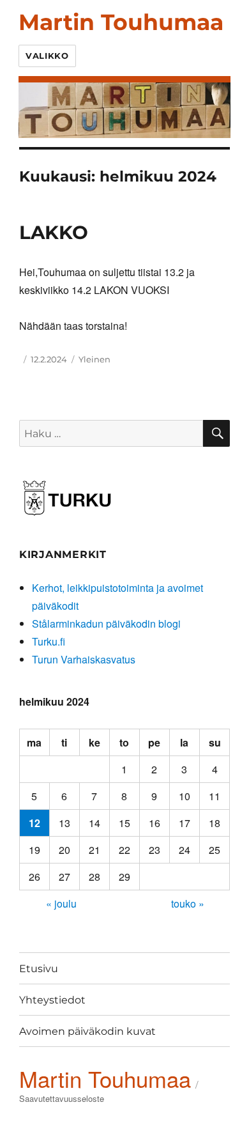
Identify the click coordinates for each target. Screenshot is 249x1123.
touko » (187, 903)
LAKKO (53, 232)
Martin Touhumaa (121, 22)
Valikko (47, 55)
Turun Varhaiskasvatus (83, 659)
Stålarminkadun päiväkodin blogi (106, 623)
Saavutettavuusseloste (61, 1098)
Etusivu (38, 969)
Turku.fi (48, 641)
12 (34, 823)
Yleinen (94, 359)
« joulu (61, 903)
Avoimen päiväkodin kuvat (87, 1031)
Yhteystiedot (52, 1000)
